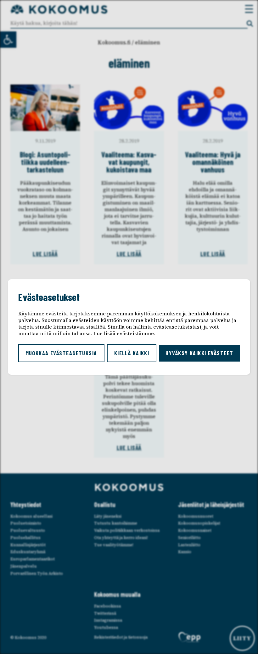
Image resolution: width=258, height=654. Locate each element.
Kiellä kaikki (131, 353)
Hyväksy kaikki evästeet (199, 353)
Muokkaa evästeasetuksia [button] (61, 353)
